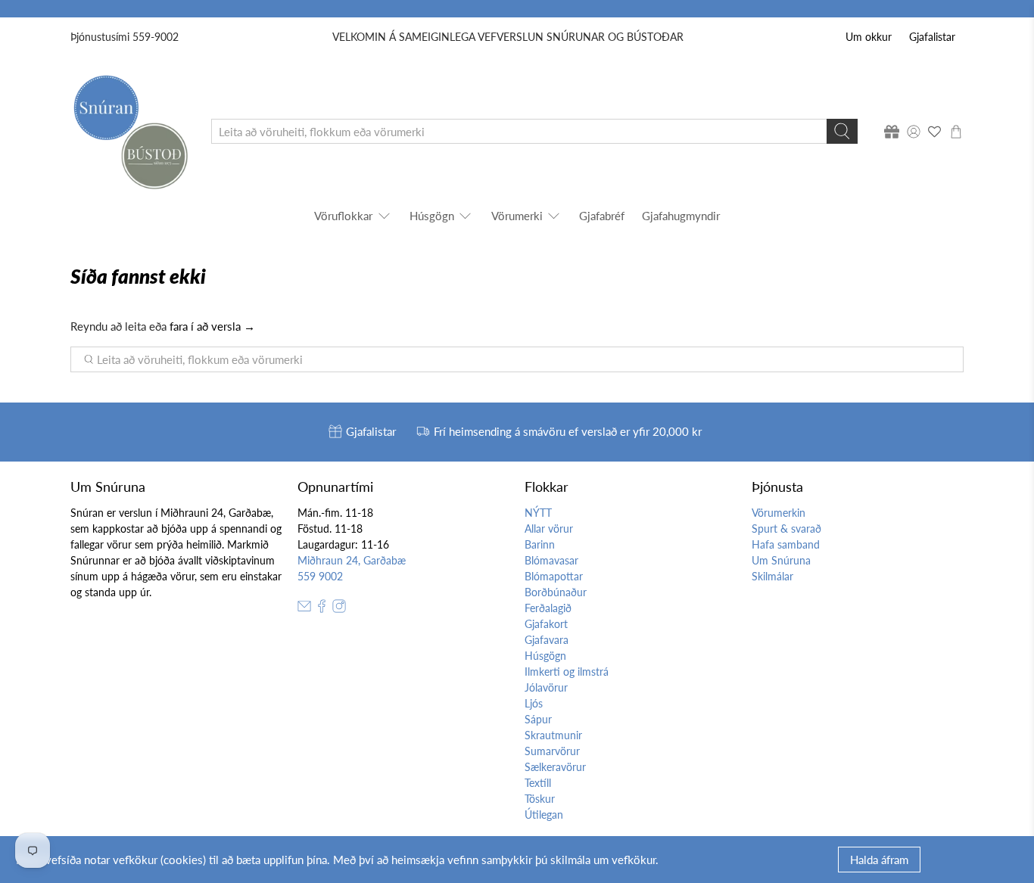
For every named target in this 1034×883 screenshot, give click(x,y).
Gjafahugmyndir (681, 215)
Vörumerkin (778, 512)
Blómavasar (551, 560)
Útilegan (544, 814)
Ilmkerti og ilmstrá (567, 671)
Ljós (534, 703)
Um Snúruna (781, 560)
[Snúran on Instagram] (339, 608)
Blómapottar (554, 576)
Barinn (540, 544)
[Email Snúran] (304, 608)
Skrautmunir (553, 735)
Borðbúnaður (556, 592)
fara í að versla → (212, 326)
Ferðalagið (548, 608)
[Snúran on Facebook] (322, 608)
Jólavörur (546, 687)
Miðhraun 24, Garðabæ (351, 560)
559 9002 (320, 576)
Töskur (540, 798)
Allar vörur (549, 528)
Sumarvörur (552, 751)
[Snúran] (129, 131)
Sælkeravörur (555, 766)
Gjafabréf (601, 215)
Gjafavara (546, 639)
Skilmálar (772, 576)
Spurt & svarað (786, 528)
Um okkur (869, 36)
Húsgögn (432, 215)
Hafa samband (786, 544)
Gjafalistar (932, 36)
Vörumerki (517, 215)
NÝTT (538, 512)
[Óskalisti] (935, 131)
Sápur (538, 719)
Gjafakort (546, 623)
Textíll (538, 782)
